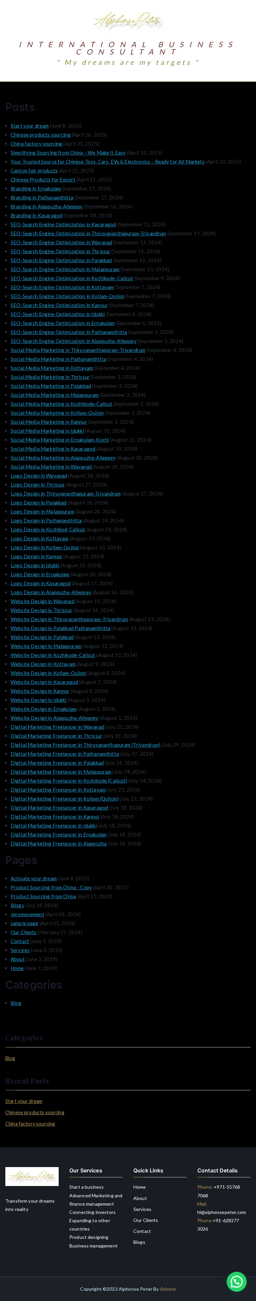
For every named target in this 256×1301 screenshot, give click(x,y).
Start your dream (30, 126)
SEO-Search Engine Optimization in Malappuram (65, 269)
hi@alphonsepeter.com (221, 1212)
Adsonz (168, 1289)
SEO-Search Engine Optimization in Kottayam (62, 287)
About (18, 959)
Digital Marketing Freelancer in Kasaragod (59, 808)
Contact (20, 941)
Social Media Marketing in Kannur (49, 422)
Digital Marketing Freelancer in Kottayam (58, 790)
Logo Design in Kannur (36, 556)
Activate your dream (34, 878)
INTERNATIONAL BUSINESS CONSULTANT (128, 48)
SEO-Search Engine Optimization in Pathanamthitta (69, 332)
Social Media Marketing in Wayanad (51, 467)
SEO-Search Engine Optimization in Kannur (59, 305)
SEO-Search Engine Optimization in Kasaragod (63, 224)
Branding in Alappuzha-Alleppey (47, 206)
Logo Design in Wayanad (39, 476)
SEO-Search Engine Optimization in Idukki (58, 314)
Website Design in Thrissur (41, 610)
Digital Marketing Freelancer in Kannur (55, 816)
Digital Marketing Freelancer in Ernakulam (59, 834)
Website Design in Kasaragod (44, 682)
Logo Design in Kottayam (39, 538)
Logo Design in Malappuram (42, 511)
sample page (25, 923)
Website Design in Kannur (40, 691)
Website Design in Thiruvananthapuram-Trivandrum (69, 619)
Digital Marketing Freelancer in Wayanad (57, 727)
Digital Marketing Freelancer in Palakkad (57, 763)
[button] (237, 1282)
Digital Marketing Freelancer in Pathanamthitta (65, 754)
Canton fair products (34, 170)
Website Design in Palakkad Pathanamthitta (60, 628)
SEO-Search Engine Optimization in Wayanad (61, 242)
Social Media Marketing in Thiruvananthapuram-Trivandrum (78, 350)
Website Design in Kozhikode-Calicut (53, 655)
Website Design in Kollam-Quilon (48, 673)
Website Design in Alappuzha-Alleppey (54, 718)
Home (17, 968)
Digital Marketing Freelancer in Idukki (54, 825)
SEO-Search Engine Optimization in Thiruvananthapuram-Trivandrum (88, 233)
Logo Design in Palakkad (38, 502)
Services (20, 950)
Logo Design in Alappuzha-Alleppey (51, 592)
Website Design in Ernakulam (44, 709)
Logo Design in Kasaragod (41, 583)
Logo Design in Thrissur (38, 485)
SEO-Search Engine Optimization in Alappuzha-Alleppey (74, 341)
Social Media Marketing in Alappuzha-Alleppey (63, 458)
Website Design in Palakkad (42, 637)
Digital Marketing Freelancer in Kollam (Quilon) (64, 799)
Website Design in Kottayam (43, 664)
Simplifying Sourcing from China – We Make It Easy (68, 153)
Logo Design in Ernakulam (40, 574)
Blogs (17, 905)
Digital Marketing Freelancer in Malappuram (61, 772)
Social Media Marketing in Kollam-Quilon (57, 413)
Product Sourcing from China (43, 896)
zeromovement (27, 914)
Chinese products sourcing (41, 135)
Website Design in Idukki (39, 700)
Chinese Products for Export (43, 179)
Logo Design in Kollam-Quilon (45, 547)
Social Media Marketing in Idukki (47, 431)
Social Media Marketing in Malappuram (55, 395)
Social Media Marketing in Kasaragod (53, 449)
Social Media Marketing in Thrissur (50, 377)
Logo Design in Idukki (35, 565)
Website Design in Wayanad (42, 601)
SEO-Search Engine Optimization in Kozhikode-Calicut (72, 278)
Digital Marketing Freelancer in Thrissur (56, 736)
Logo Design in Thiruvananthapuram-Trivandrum (66, 493)
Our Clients (24, 932)
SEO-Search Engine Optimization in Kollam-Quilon (67, 296)
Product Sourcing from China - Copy (51, 887)
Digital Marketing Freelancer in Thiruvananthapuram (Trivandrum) (85, 745)
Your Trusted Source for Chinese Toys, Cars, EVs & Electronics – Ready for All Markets (108, 161)
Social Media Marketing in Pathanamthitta (58, 359)
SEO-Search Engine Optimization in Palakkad (61, 260)
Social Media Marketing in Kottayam (52, 368)
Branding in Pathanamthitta (42, 197)
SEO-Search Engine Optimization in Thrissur (60, 251)
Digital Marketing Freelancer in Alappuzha (59, 843)
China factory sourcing (36, 144)
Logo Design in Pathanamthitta (46, 520)
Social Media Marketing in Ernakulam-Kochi (60, 440)
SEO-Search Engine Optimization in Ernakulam (63, 323)
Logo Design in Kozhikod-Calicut (48, 529)
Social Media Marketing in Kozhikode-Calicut (61, 404)
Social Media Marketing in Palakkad (51, 386)
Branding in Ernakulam (36, 188)
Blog (16, 1003)
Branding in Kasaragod (36, 215)
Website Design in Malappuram (46, 646)
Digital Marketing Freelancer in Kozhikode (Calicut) (69, 781)
